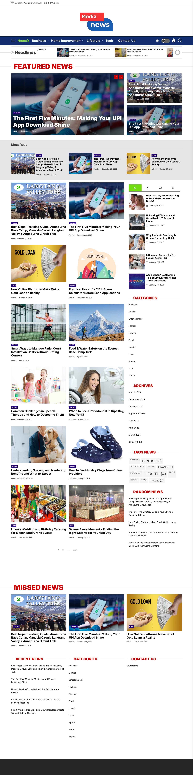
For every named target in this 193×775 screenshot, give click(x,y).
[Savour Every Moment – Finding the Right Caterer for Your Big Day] (96, 503)
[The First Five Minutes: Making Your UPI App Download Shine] (67, 104)
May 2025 (134, 420)
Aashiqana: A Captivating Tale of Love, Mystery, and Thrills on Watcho (161, 278)
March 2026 (135, 392)
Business (39, 41)
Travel (131, 80)
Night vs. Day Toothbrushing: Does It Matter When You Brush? (162, 198)
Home (22, 41)
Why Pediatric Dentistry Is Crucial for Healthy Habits (161, 236)
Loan (154, 155)
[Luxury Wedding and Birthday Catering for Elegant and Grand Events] (38, 503)
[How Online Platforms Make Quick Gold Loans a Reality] (85, 52)
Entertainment (135, 318)
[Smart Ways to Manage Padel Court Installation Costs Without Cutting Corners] (38, 322)
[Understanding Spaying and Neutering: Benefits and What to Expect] (38, 444)
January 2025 (135, 442)
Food (14, 525)
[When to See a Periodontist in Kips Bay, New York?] (96, 385)
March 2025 (135, 435)
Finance (17, 113)
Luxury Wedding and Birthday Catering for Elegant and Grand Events (38, 531)
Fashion (72, 466)
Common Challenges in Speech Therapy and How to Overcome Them (37, 412)
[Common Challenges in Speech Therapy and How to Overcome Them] (38, 385)
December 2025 (137, 399)
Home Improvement (66, 41)
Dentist (72, 407)
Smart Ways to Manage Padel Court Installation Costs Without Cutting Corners (36, 352)
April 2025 (134, 427)
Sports (14, 345)
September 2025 (137, 413)
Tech (109, 41)
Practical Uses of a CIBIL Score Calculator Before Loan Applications (167, 50)
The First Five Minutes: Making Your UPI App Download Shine (53, 50)
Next (74, 550)
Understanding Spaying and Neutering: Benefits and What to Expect (38, 471)
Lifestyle (93, 41)
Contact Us (126, 41)
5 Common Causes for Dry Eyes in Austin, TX (161, 256)
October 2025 (136, 406)
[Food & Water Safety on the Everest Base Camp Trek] (96, 322)
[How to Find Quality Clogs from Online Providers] (96, 444)
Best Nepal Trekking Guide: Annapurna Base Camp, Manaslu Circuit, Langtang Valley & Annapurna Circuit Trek (152, 89)
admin (93, 55)
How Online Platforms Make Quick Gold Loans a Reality (109, 50)
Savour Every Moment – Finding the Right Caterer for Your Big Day (94, 531)
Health (14, 407)
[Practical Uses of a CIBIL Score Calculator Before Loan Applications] (137, 52)
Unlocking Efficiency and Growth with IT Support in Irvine (160, 218)
